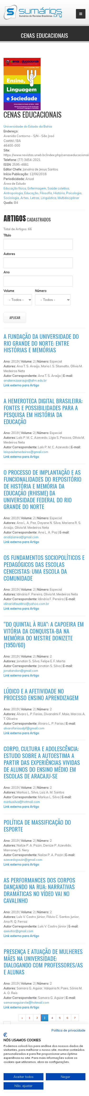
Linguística (48, 198)
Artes (24, 198)
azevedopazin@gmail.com (23, 860)
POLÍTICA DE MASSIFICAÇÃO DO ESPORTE (37, 825)
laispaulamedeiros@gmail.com (26, 452)
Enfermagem (37, 188)
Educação (31, 193)
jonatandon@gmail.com (21, 671)
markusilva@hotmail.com (22, 802)
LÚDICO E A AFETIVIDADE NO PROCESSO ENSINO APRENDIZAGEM (41, 694)
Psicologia (73, 193)
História (59, 193)
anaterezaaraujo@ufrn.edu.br (25, 380)
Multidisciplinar (68, 198)
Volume (9, 291)
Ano (7, 272)
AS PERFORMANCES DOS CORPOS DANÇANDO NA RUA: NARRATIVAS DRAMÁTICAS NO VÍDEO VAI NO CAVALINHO (39, 890)
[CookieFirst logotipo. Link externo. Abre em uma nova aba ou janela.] (5, 1035)
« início (11, 1018)
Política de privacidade (68, 1030)
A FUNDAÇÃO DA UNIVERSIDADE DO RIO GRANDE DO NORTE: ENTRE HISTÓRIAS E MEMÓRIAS (41, 343)
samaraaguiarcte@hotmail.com (26, 1002)
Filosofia (46, 193)
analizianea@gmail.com (21, 537)
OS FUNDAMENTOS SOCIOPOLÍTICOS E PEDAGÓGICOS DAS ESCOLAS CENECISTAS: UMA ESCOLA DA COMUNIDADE (44, 567)
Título (7, 235)
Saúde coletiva (58, 188)
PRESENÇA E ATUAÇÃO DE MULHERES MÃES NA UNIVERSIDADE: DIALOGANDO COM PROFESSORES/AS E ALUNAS (43, 961)
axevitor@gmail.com (18, 931)
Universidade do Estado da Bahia (28, 126)
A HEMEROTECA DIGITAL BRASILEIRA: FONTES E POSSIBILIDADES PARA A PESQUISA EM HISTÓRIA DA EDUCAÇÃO (43, 410)
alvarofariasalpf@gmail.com (24, 728)
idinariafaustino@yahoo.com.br (26, 604)
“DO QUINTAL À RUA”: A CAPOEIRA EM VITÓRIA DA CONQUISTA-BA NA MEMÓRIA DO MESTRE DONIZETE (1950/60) (44, 634)
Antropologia (13, 193)
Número (41, 291)
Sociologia (11, 198)
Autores (9, 254)
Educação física (15, 188)
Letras (34, 198)
